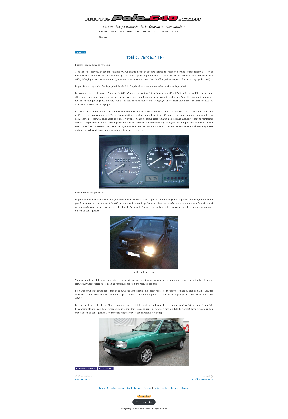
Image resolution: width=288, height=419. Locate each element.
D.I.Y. (155, 31)
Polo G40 (103, 31)
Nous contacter (144, 402)
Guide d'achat (106, 368)
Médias (164, 31)
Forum (175, 31)
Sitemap (103, 37)
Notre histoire (117, 31)
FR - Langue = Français (87, 368)
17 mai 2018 (80, 52)
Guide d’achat (133, 31)
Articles (146, 31)
